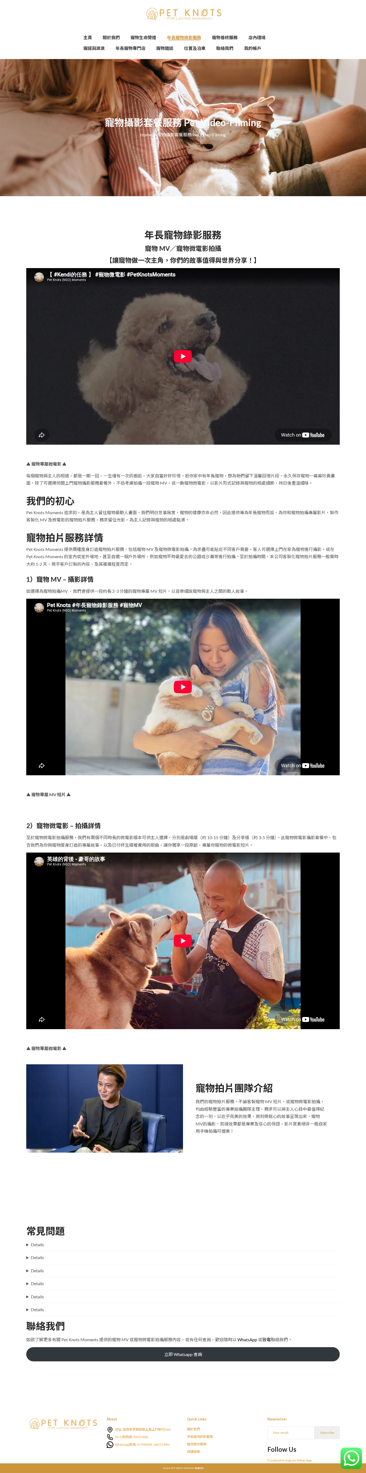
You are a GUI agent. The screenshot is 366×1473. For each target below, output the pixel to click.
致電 (266, 1339)
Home (146, 134)
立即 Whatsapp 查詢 (183, 1354)
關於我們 (193, 1429)
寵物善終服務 (196, 1444)
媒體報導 (193, 1452)
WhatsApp (247, 1339)
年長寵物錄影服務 (200, 1437)
